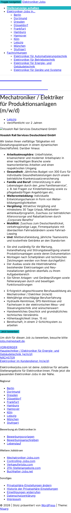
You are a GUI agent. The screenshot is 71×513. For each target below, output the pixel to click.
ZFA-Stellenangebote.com (24, 468)
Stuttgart (20, 49)
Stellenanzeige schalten (23, 8)
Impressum (14, 499)
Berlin (17, 15)
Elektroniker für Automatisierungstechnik (40, 56)
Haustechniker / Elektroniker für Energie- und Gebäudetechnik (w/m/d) (29, 351)
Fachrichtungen (17, 52)
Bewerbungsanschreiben (23, 440)
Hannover (20, 35)
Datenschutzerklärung (21, 495)
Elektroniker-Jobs (33, 1)
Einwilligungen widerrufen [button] (23, 492)
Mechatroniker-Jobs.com (23, 457)
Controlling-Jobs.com (21, 461)
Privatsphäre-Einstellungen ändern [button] (29, 485)
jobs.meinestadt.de (12, 341)
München (20, 46)
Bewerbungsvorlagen (20, 436)
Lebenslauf (14, 443)
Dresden (19, 21)
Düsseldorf (21, 25)
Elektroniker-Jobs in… (21, 11)
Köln (16, 39)
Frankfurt (20, 28)
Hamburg (20, 32)
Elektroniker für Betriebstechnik (34, 59)
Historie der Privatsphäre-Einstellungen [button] (32, 488)
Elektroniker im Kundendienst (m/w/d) (24, 359)
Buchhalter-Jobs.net (20, 471)
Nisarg (4, 508)
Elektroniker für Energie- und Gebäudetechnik (33, 64)
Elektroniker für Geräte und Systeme (37, 70)
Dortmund (20, 18)
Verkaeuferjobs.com (20, 464)
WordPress (48, 505)
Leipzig (18, 42)
